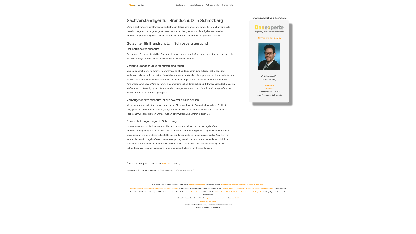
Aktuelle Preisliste (196, 5)
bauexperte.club (234, 198)
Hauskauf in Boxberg (196, 192)
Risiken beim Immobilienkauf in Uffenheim (227, 192)
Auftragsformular (212, 5)
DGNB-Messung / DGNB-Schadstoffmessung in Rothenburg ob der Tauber (242, 184)
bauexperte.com (208, 198)
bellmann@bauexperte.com (269, 92)
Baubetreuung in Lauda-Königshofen (251, 192)
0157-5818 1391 (269, 88)
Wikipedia (166, 163)
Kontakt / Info (227, 5)
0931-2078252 (269, 86)
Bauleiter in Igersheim (228, 188)
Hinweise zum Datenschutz (208, 201)
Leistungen (180, 5)
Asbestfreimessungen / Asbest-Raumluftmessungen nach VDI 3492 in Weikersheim (154, 188)
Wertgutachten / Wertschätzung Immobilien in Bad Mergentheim (254, 188)
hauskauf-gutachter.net (220, 198)
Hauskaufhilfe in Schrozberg (197, 184)
